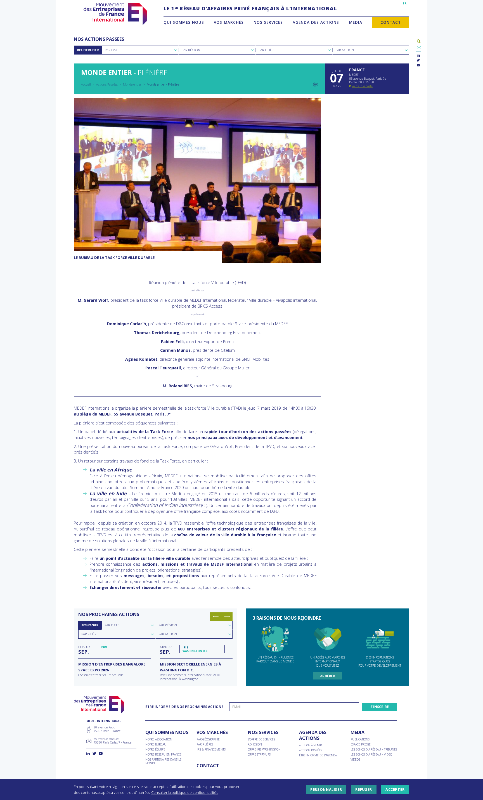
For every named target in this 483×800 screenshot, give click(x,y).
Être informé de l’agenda (318, 755)
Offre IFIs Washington (264, 749)
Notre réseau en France (163, 754)
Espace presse (361, 744)
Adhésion (255, 744)
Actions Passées (107, 84)
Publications (360, 739)
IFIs (185, 647)
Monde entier (132, 84)
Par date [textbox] (112, 625)
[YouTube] (418, 65)
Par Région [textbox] (191, 50)
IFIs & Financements (211, 749)
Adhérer (327, 676)
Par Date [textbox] (112, 50)
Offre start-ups (259, 754)
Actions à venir (310, 745)
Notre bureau (155, 744)
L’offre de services (261, 739)
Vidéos (355, 759)
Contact (390, 22)
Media (355, 22)
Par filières (204, 744)
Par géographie (208, 739)
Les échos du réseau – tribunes (374, 749)
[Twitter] (418, 60)
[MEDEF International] (115, 14)
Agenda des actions (316, 22)
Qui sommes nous (184, 22)
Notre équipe (155, 749)
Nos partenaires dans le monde (163, 761)
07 (84, 649)
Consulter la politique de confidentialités (184, 792)
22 (166, 649)
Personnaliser (326, 789)
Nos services (268, 22)
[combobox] (140, 50)
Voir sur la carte (362, 86)
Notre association (158, 739)
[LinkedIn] (418, 55)
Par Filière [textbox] (267, 50)
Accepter (395, 789)
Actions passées (310, 750)
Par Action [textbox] (344, 50)
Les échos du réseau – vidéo (371, 754)
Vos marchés (228, 22)
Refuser (363, 789)
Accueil (86, 84)
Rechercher (88, 50)
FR (404, 3)
